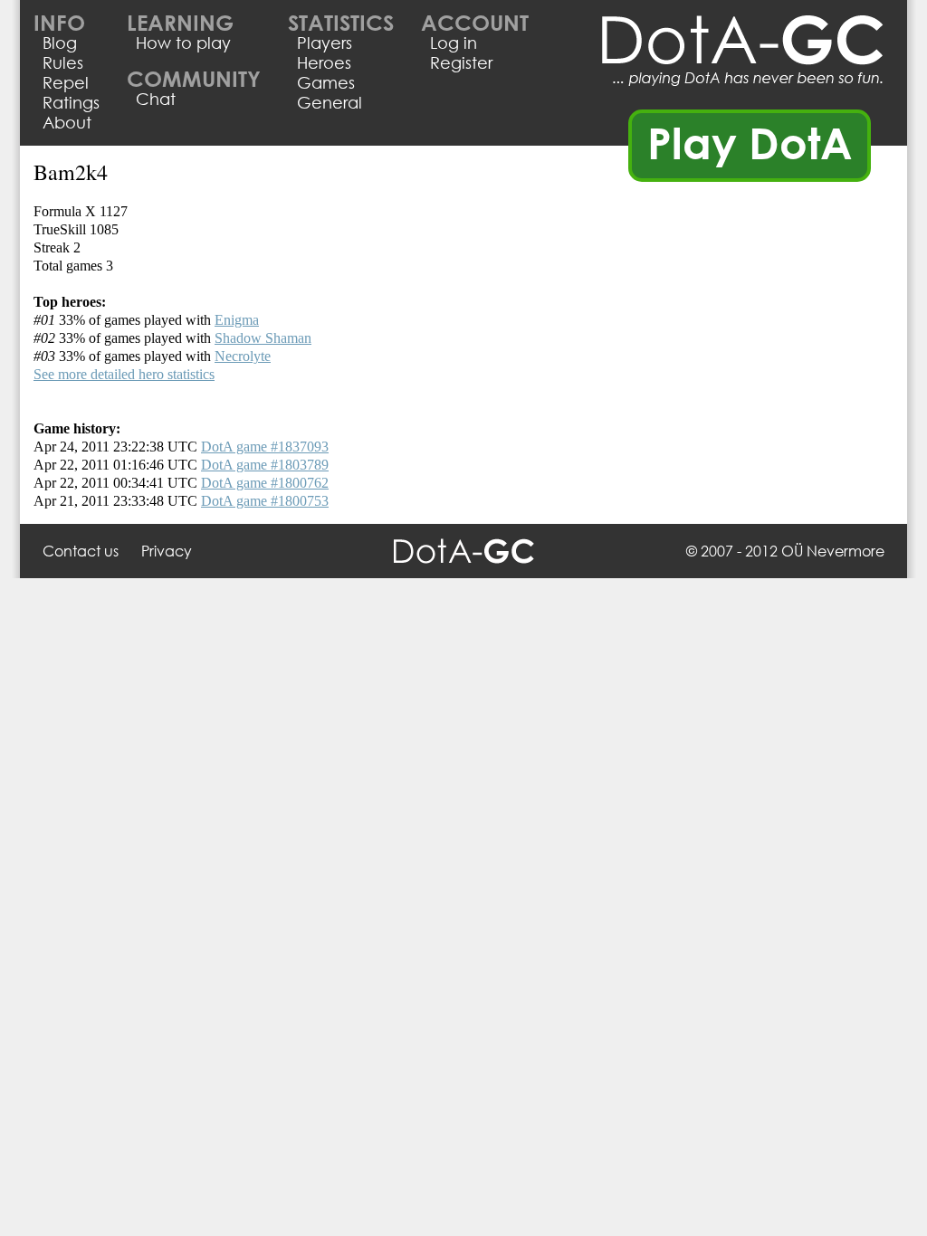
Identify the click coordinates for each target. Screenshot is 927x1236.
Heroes (324, 62)
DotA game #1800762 (265, 482)
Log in (453, 42)
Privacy (166, 550)
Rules (63, 62)
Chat (156, 99)
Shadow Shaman (263, 338)
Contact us (81, 550)
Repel (66, 82)
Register (461, 62)
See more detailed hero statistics (124, 374)
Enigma (237, 320)
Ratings (71, 102)
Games (326, 82)
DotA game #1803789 (265, 464)
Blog (60, 42)
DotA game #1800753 (265, 501)
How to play (183, 42)
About (67, 122)
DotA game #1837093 (265, 446)
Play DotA (750, 142)
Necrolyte (243, 356)
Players (324, 42)
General (329, 102)
